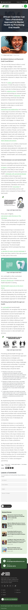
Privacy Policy (4, 608)
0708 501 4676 (11, 566)
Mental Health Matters (15, 464)
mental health (7, 464)
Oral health (8, 465)
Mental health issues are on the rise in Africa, (12, 287)
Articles (4, 592)
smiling (9, 82)
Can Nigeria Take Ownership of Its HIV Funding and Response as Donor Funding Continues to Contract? (16, 541)
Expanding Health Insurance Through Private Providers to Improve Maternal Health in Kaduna (16, 533)
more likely (16, 186)
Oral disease (24, 464)
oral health (6, 307)
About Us (18, 590)
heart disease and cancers (8, 140)
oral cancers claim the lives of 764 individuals (11, 217)
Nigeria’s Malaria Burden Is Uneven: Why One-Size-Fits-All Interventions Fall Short (16, 525)
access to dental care (7, 280)
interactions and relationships (9, 109)
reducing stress (11, 91)
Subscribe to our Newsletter (10, 599)
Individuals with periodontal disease (15, 174)
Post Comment (7, 506)
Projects (4, 594)
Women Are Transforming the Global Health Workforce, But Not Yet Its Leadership (15, 516)
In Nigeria (4, 167)
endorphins (17, 95)
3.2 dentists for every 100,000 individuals (13, 251)
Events (4, 590)
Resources (18, 592)
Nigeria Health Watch (8, 55)
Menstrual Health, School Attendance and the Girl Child (14, 548)
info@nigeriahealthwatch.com (16, 561)
